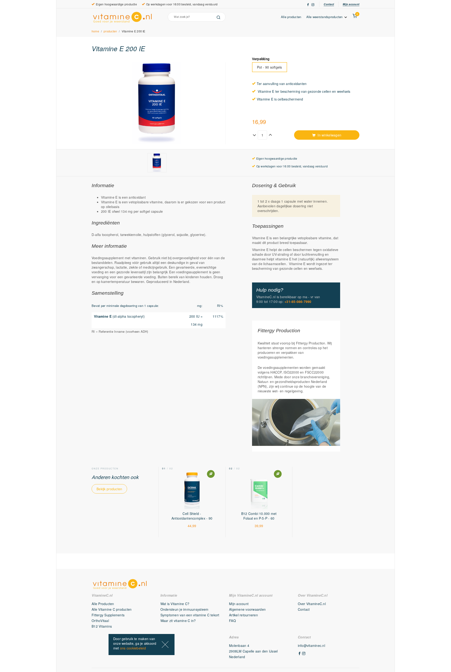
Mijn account (351, 4)
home (95, 31)
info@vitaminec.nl (311, 645)
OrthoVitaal (100, 620)
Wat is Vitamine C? (175, 603)
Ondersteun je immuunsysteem (184, 609)
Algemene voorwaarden (247, 609)
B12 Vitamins (102, 626)
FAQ (232, 620)
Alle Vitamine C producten (112, 609)
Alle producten (291, 17)
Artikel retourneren (243, 615)
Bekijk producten (109, 489)
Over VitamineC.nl (312, 603)
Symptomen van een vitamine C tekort (189, 615)
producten (110, 31)
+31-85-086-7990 (297, 301)
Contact (329, 4)
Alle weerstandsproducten (325, 17)
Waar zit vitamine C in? (178, 620)
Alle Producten (103, 603)
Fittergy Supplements (108, 615)
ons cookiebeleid (133, 648)
